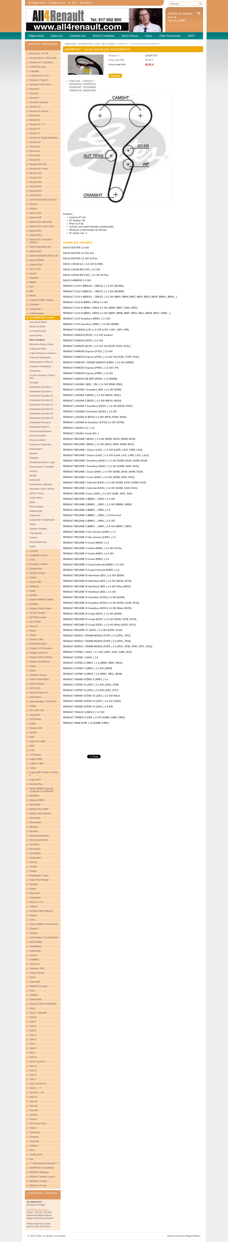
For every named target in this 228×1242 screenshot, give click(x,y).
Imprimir (87, 2)
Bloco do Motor (108, 44)
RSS (74, 2)
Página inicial (38, 2)
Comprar (115, 75)
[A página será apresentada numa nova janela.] (86, 74)
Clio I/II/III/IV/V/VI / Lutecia (89, 44)
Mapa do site (58, 2)
